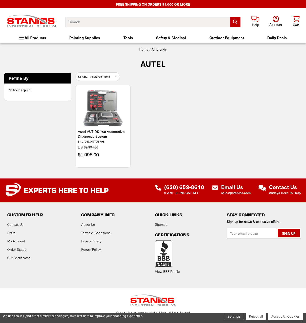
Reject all (256, 316)
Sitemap (161, 224)
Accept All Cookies (285, 316)
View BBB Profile (167, 271)
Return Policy (91, 249)
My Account (16, 241)
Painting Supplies (84, 37)
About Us (88, 224)
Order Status (16, 249)
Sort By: (83, 77)
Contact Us (15, 224)
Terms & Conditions (96, 233)
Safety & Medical (171, 37)
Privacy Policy (91, 241)
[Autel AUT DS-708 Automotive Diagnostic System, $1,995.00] (103, 108)
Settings (234, 316)
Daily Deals (277, 37)
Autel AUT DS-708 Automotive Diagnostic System (101, 133)
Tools (128, 37)
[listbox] (105, 77)
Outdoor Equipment (226, 37)
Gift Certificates (18, 258)
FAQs (11, 233)
